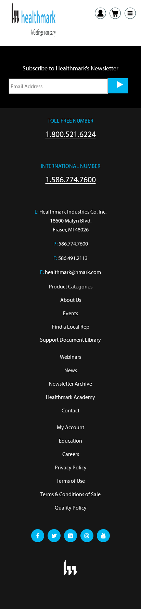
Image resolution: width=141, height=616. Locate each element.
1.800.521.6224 (71, 134)
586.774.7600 (73, 243)
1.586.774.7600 (71, 179)
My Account (70, 427)
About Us (70, 299)
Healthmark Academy (70, 396)
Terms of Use (70, 480)
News (70, 370)
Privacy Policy (71, 467)
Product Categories (70, 286)
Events (70, 313)
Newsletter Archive (70, 383)
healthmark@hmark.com (73, 272)
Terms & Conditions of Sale (70, 494)
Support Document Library (70, 339)
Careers (70, 453)
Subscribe (118, 85)
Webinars (70, 356)
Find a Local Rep (70, 326)
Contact (70, 410)
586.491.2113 (73, 257)
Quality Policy (71, 507)
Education (70, 440)
